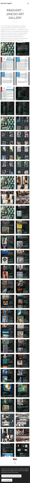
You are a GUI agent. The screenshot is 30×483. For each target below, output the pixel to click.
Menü (28, 3)
